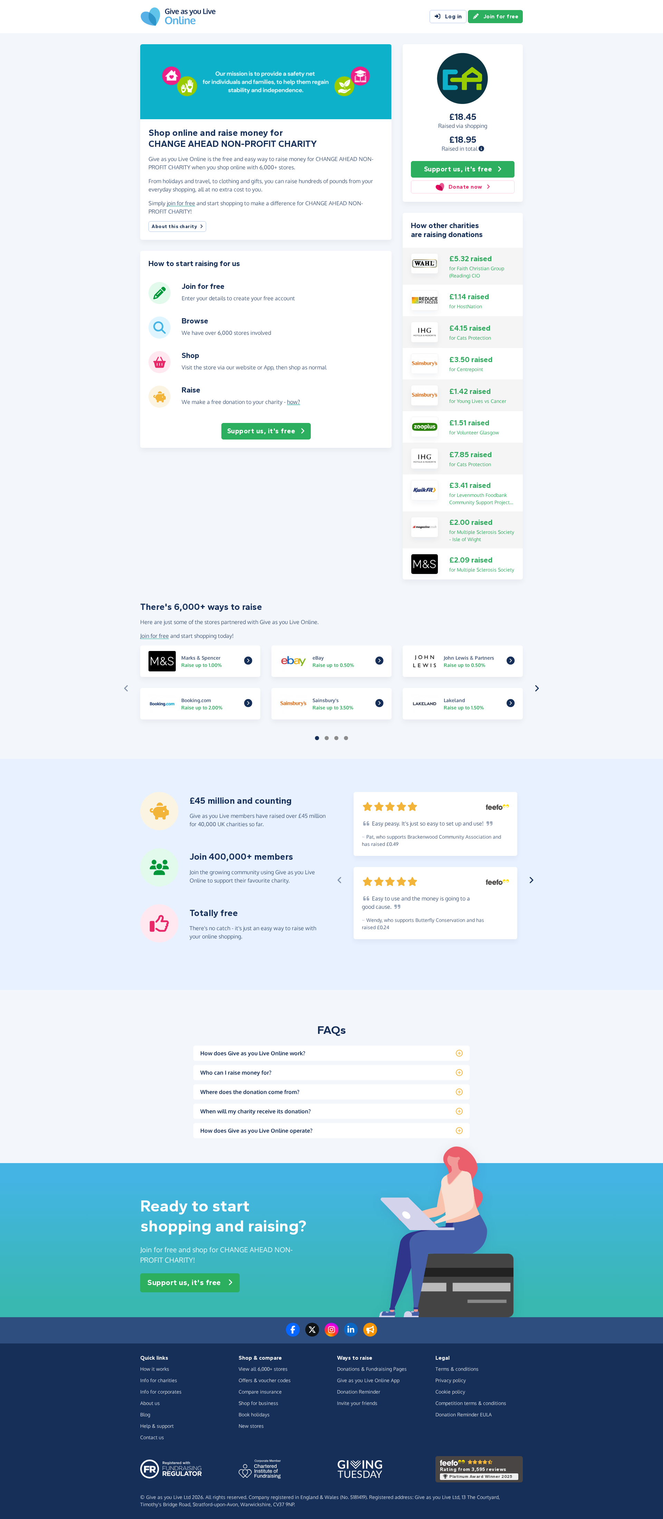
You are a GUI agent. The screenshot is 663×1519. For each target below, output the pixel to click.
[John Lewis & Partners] (511, 662)
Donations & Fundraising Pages (372, 1369)
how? (293, 401)
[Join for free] (159, 301)
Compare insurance (260, 1392)
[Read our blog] (370, 1333)
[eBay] (379, 662)
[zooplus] (424, 426)
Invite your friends (357, 1403)
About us (150, 1403)
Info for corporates (161, 1392)
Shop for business (258, 1403)
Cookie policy (450, 1392)
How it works (154, 1369)
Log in (453, 16)
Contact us (152, 1437)
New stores (251, 1426)
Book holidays (254, 1414)
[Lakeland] (511, 704)
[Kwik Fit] (424, 489)
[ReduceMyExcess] (424, 299)
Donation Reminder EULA (463, 1414)
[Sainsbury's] (424, 363)
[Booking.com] (248, 704)
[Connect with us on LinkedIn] (351, 1333)
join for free (181, 203)
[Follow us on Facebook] (293, 1333)
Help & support (157, 1426)
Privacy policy (450, 1380)
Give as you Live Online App (368, 1380)
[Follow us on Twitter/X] (312, 1333)
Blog (145, 1414)
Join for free (501, 16)
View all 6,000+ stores (263, 1369)
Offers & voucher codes (265, 1380)
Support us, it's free (458, 169)
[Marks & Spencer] (424, 563)
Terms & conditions (457, 1369)
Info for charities (158, 1380)
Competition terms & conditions (470, 1403)
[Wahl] (424, 263)
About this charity (174, 226)
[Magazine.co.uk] (424, 526)
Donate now (465, 186)
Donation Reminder (358, 1392)
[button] (481, 148)
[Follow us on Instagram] (331, 1333)
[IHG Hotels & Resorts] (424, 331)
